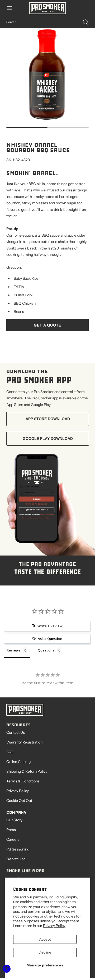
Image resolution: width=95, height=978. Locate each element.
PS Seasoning (17, 849)
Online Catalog (18, 761)
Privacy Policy (54, 925)
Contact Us (15, 732)
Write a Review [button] (50, 626)
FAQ (9, 752)
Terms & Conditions (23, 781)
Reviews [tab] (13, 650)
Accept (45, 939)
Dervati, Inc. (16, 859)
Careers (13, 839)
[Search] (83, 22)
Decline (45, 952)
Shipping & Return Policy (26, 771)
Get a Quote (47, 325)
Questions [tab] (46, 650)
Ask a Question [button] (50, 638)
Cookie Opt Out (19, 800)
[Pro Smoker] (47, 8)
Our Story (14, 820)
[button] (12, 8)
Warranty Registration (24, 742)
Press (11, 829)
